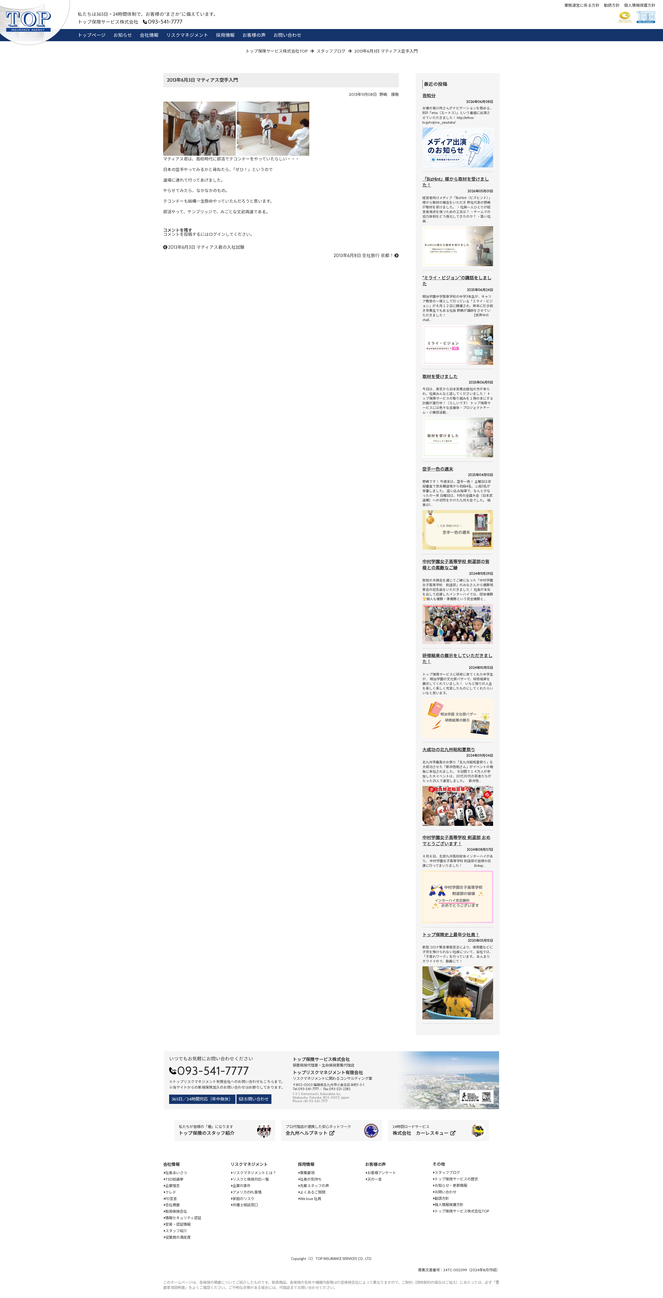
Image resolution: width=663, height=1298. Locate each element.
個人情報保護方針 (639, 5)
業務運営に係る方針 (581, 5)
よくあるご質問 (312, 1192)
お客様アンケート (381, 1173)
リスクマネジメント (187, 35)
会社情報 (149, 35)
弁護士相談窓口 (245, 1205)
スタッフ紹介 (176, 1231)
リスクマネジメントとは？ (254, 1173)
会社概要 (172, 1205)
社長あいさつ (176, 1173)
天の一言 (374, 1179)
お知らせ (122, 35)
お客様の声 (254, 35)
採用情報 (225, 35)
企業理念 (172, 1185)
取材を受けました (440, 376)
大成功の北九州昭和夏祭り (448, 749)
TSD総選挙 (174, 1179)
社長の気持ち (311, 1179)
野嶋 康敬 (389, 94)
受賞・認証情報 (178, 1224)
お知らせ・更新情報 (451, 1185)
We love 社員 (310, 1198)
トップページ (92, 35)
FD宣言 (171, 1198)
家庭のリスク (243, 1198)
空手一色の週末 (437, 469)
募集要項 (307, 1173)
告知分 (429, 95)
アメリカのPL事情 (247, 1192)
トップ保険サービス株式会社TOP (462, 1211)
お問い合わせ (287, 35)
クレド (170, 1192)
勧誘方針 (611, 5)
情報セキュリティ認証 (183, 1218)
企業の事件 (242, 1185)
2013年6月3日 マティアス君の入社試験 (206, 247)
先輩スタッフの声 (314, 1185)
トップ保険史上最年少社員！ (451, 934)
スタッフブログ (447, 1172)
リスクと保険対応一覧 (251, 1179)
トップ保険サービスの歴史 (456, 1179)
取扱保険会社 (176, 1211)
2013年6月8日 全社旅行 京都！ (364, 255)
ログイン (217, 234)
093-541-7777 (165, 21)
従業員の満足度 (178, 1237)
